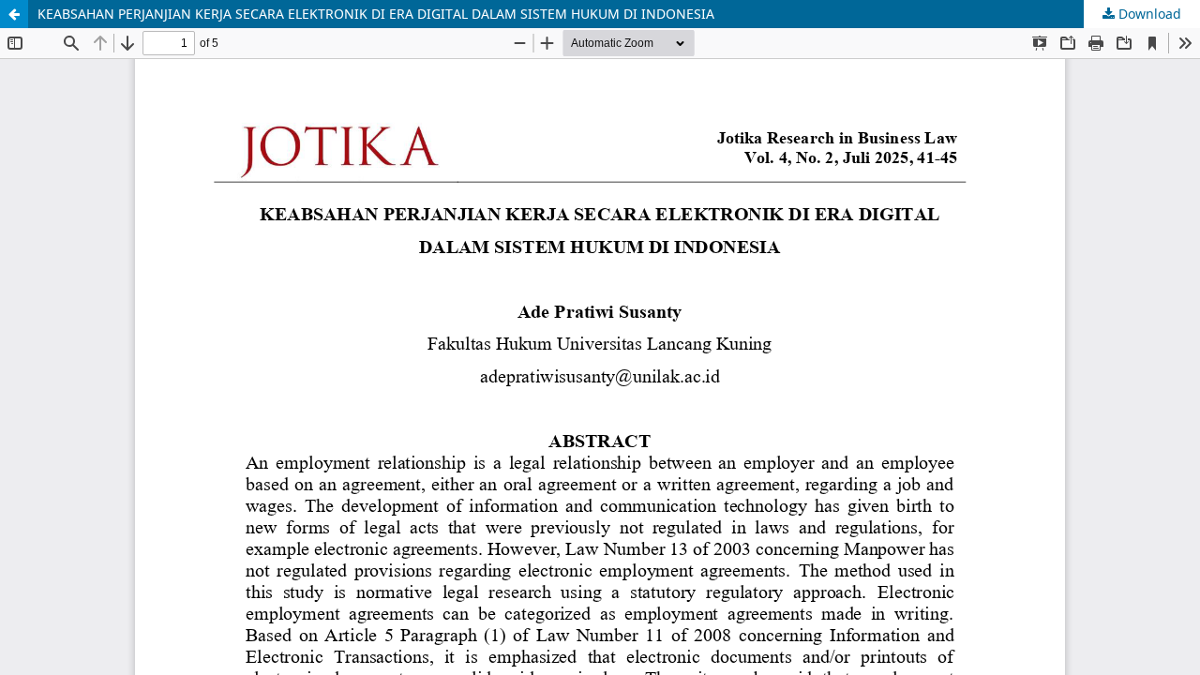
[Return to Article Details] (14, 14)
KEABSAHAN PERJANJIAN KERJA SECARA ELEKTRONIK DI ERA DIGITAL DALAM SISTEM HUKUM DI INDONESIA (376, 13)
